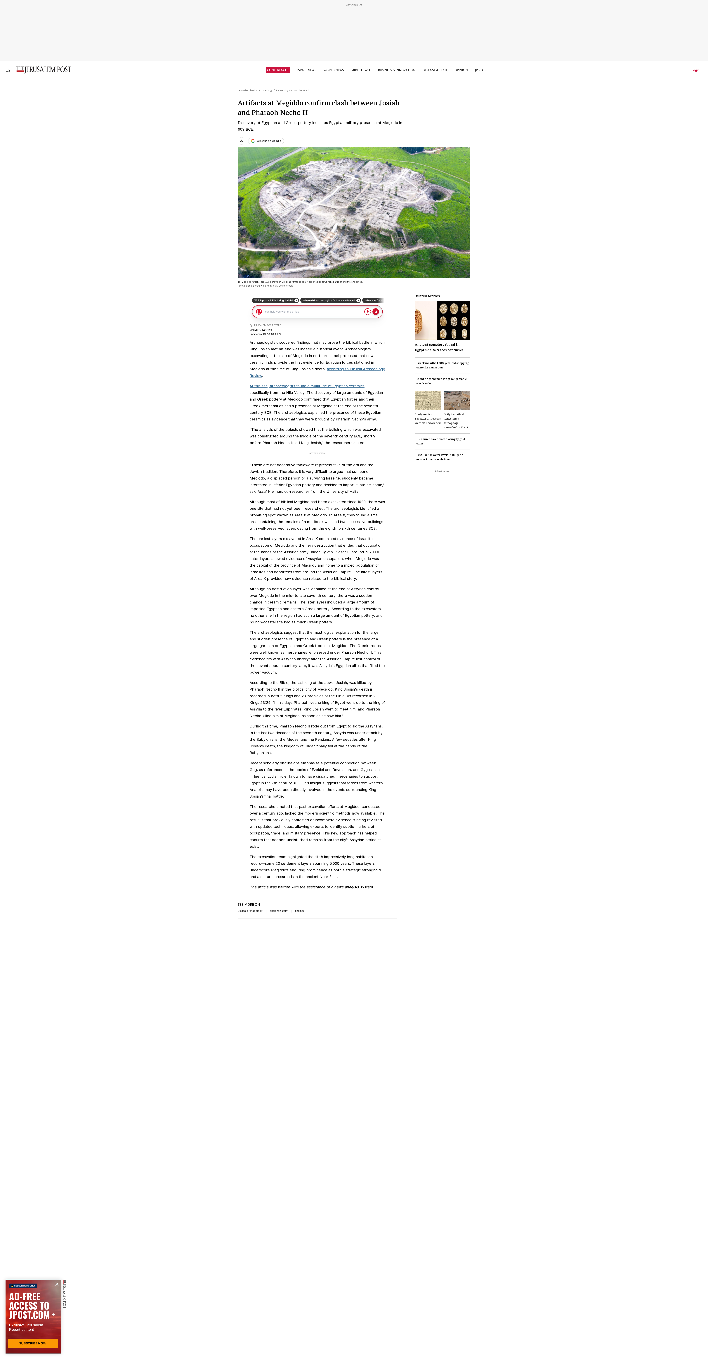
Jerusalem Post (246, 90)
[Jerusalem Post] (41, 70)
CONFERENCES (277, 70)
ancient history (279, 910)
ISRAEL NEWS (306, 70)
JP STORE (481, 70)
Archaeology (265, 90)
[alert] (33, 1316)
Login (696, 70)
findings (300, 910)
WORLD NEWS (334, 70)
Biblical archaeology (250, 910)
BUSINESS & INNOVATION (396, 70)
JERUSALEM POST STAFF (267, 325)
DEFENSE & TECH (435, 70)
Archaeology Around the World (292, 90)
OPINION (461, 70)
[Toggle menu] (7, 70)
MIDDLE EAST (361, 70)
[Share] (241, 141)
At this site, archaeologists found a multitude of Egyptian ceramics (307, 386)
